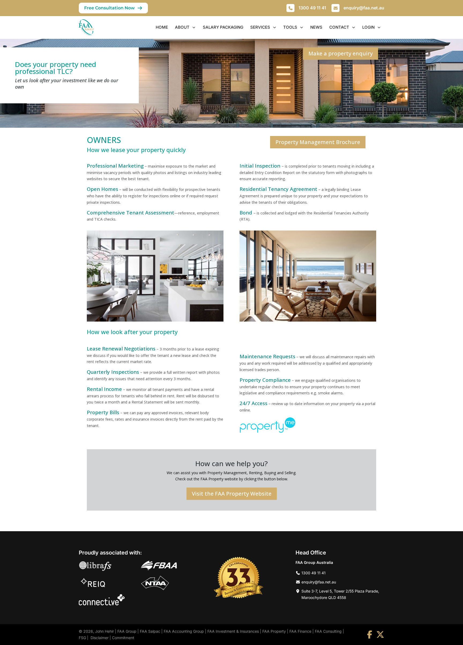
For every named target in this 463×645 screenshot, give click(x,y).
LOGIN (368, 27)
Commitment (123, 637)
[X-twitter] (380, 635)
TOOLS (290, 27)
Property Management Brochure (317, 142)
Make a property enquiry (340, 53)
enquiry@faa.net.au (363, 7)
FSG (82, 637)
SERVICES (260, 27)
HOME (162, 27)
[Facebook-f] (369, 635)
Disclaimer (100, 637)
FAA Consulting (328, 631)
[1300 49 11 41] (290, 8)
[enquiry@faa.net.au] (335, 8)
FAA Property (274, 631)
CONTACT (339, 27)
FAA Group (126, 631)
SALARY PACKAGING (223, 27)
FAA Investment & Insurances (233, 631)
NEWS (316, 27)
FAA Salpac (150, 631)
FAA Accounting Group (184, 631)
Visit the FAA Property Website (231, 493)
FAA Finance (300, 631)
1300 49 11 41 (312, 7)
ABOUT (182, 27)
